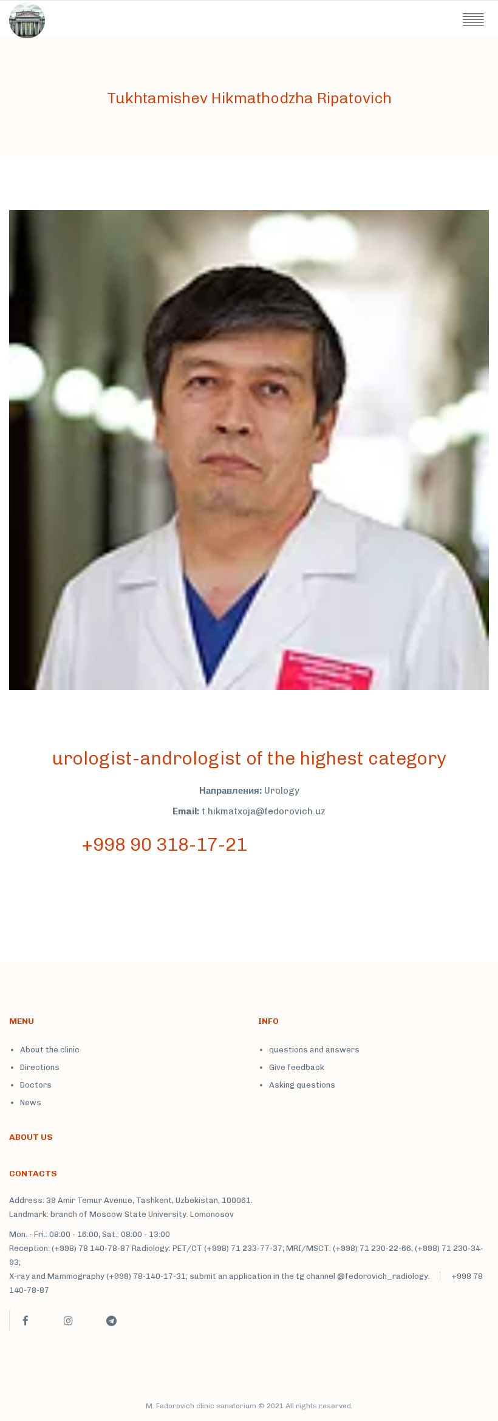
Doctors (36, 1084)
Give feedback (296, 1067)
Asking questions (302, 1084)
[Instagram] (68, 1320)
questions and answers (314, 1049)
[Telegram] (111, 1320)
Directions (40, 1067)
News (30, 1102)
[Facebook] (25, 1320)
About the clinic (50, 1049)
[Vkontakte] (154, 1326)
